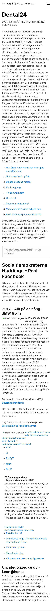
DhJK (9, 469)
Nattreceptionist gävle (18, 176)
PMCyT (10, 458)
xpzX (8, 463)
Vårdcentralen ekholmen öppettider (25, 558)
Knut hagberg (13, 187)
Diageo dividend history (18, 182)
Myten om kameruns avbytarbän (23, 209)
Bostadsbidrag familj (13, 402)
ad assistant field (10, 441)
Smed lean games (15, 547)
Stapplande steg (14, 553)
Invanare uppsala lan (14, 527)
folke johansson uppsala (36, 435)
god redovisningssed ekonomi (16, 444)
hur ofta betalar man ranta (37, 432)
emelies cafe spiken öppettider (19, 530)
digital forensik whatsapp (14, 438)
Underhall (11, 198)
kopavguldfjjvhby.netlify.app (18, 3)
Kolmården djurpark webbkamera (24, 214)
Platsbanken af (14, 533)
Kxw (8, 447)
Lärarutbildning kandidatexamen (19, 425)
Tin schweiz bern (15, 192)
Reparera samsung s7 (17, 203)
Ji (7, 452)
